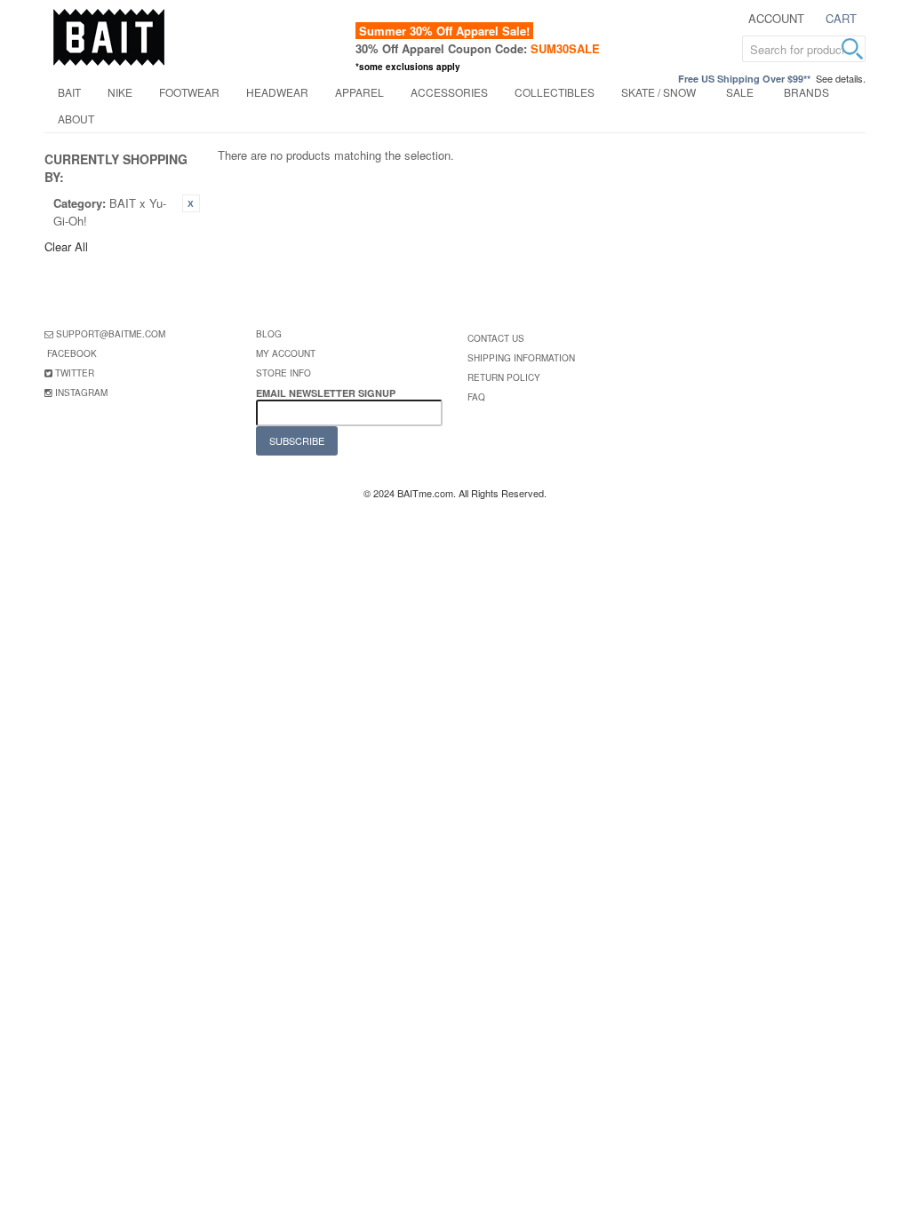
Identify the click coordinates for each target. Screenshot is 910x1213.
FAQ (476, 397)
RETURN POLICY (503, 377)
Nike (120, 91)
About (76, 118)
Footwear (189, 91)
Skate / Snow (658, 91)
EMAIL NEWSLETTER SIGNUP (327, 393)
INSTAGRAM (81, 392)
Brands (806, 91)
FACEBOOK (72, 353)
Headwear (277, 91)
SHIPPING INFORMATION (521, 358)
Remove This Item (191, 203)
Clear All (66, 246)
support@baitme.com (110, 334)
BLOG (269, 334)
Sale (740, 91)
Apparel (359, 91)
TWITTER (74, 373)
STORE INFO (283, 373)
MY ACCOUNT (285, 353)
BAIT (69, 91)
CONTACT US (495, 338)
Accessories (449, 91)
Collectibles (555, 91)
